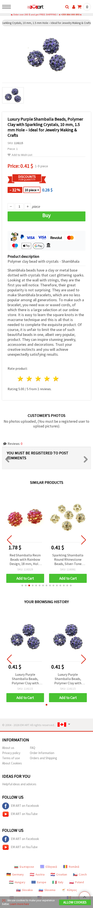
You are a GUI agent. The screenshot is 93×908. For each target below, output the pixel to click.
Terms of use (11, 758)
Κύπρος (72, 890)
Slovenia (49, 890)
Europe (41, 882)
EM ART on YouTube (24, 814)
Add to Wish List (22, 155)
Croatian (61, 874)
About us (8, 748)
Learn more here (19, 904)
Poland (79, 882)
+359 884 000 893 (70, 14)
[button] (22, 585)
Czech (83, 874)
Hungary (20, 882)
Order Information (42, 753)
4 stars (47, 378)
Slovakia (27, 890)
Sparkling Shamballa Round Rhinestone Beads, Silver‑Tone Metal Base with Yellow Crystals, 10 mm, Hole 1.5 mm (67, 560)
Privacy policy (11, 753)
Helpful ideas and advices (19, 784)
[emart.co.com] (28, 7)
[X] (3, 900)
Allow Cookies (75, 902)
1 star (20, 378)
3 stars (38, 378)
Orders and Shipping (43, 758)
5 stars (55, 378)
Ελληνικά (51, 867)
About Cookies (12, 763)
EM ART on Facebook (25, 806)
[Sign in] (73, 6)
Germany (18, 874)
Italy (60, 882)
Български (27, 867)
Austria (40, 874)
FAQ (32, 748)
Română (74, 867)
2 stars (29, 378)
